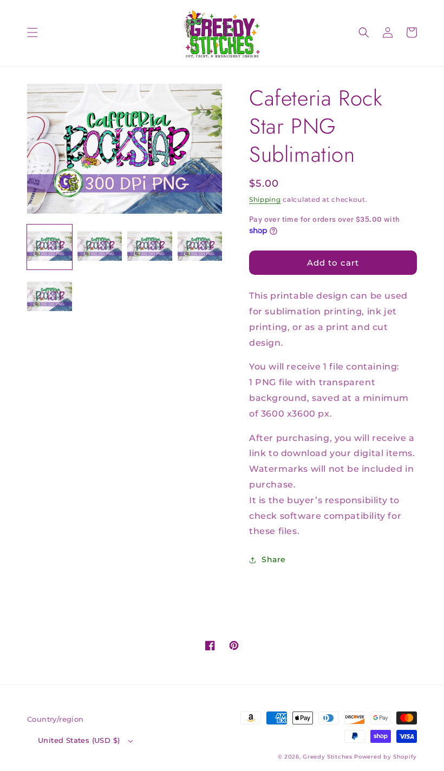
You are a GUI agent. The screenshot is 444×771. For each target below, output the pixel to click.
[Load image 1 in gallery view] (49, 247)
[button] (32, 32)
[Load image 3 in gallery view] (149, 247)
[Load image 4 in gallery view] (200, 247)
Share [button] (274, 559)
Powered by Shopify (385, 756)
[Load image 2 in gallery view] (99, 247)
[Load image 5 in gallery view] (49, 297)
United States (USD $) (79, 740)
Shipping (265, 199)
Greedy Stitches (327, 756)
